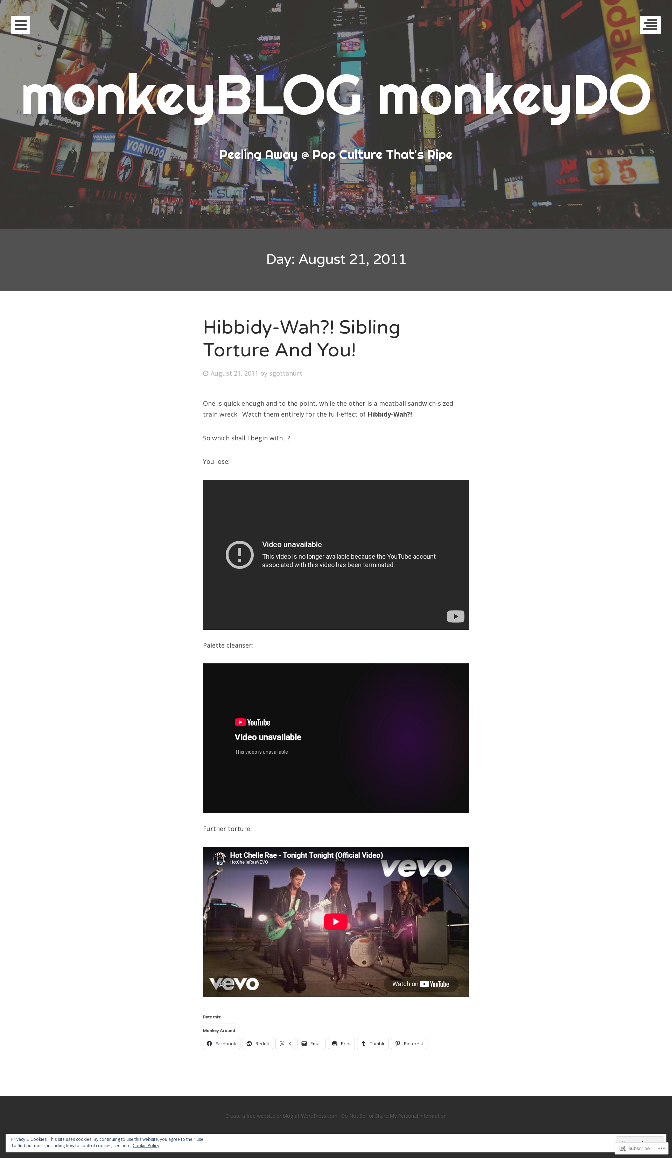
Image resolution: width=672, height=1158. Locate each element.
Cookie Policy (146, 1146)
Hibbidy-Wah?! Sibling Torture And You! (301, 339)
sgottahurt (285, 373)
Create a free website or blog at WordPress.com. (281, 1115)
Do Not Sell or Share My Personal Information (394, 1115)
